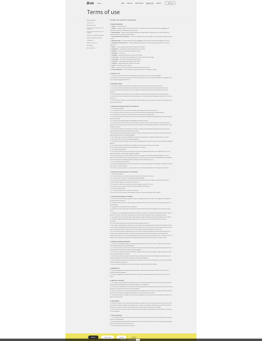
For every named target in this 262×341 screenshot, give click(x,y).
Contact (158, 3)
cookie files (132, 339)
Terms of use (149, 3)
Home (122, 3)
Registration (139, 3)
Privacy (121, 337)
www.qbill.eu (163, 28)
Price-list (130, 3)
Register (93, 337)
